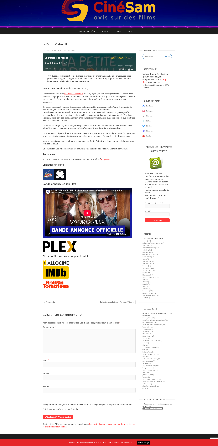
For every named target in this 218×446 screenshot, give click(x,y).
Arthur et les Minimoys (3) (151, 379)
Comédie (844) (147, 252)
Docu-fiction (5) (148, 261)
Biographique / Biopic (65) (151, 248)
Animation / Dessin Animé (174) (153, 243)
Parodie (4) (146, 284)
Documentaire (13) (148, 263)
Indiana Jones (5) (148, 352)
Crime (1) (145, 259)
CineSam (47, 51)
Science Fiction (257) (149, 293)
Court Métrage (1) (148, 257)
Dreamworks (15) (148, 331)
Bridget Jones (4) (148, 368)
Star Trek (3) (146, 372)
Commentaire (50, 327)
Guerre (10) (146, 273)
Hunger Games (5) (148, 361)
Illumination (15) (148, 329)
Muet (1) (145, 279)
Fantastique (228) (148, 270)
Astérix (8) (146, 338)
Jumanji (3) (146, 377)
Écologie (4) (146, 363)
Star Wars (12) (147, 334)
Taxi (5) (145, 350)
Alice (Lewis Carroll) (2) (150, 386)
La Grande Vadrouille (73, 94)
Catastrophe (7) (147, 250)
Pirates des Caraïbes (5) (150, 354)
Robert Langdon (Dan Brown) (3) (153, 381)
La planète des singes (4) (150, 365)
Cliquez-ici (106, 159)
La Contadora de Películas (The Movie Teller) (117, 302)
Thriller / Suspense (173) (150, 295)
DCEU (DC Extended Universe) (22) (154, 325)
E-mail (46, 373)
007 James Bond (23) (149, 322)
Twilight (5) (146, 356)
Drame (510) (146, 266)
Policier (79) (146, 288)
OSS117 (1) (145, 388)
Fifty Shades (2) (147, 384)
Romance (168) (147, 291)
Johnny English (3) (148, 375)
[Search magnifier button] (169, 56)
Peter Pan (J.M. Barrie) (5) (151, 359)
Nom (46, 360)
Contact (130, 31)
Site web (46, 386)
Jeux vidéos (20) (147, 327)
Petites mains (50, 302)
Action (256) (146, 241)
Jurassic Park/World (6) (150, 347)
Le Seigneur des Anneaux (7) (152, 340)
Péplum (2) (146, 286)
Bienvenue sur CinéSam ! (87, 31)
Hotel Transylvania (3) (150, 370)
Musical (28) (146, 282)
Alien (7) (145, 345)
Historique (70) (147, 275)
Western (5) (146, 298)
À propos (105, 31)
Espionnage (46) (148, 268)
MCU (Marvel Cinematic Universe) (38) (155, 320)
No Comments (69, 51)
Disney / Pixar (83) (148, 318)
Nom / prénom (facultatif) (154, 203)
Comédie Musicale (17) (150, 254)
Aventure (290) (147, 245)
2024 (46, 69)
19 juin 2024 (56, 51)
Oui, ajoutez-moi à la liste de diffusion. (61, 409)
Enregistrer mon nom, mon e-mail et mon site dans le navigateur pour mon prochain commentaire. (88, 404)
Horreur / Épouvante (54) (151, 277)
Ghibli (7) (145, 343)
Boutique (117, 31)
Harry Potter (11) (148, 336)
